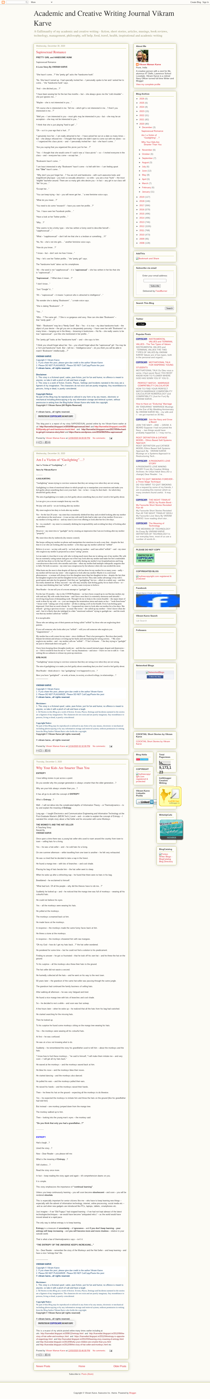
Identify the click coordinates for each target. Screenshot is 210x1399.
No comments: (99, 438)
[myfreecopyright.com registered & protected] (155, 578)
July (144, 166)
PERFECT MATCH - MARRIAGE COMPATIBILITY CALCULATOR (153, 384)
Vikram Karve (141, 593)
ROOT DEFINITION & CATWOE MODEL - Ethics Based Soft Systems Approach (154, 440)
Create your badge (155, 593)
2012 (142, 226)
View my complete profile (148, 84)
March (145, 183)
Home (82, 1366)
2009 (142, 239)
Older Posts (119, 1366)
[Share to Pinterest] (49, 442)
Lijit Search (141, 620)
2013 (142, 222)
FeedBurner (161, 291)
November (147, 150)
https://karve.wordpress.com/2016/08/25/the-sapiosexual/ (96, 432)
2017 (142, 205)
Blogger (132, 1393)
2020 (142, 124)
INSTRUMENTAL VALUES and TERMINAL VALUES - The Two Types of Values (154, 341)
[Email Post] (110, 438)
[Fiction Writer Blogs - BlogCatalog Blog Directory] (166, 861)
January (146, 191)
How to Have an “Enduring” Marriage (154, 404)
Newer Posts (43, 1366)
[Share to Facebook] (46, 442)
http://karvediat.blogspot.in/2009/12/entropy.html (62, 1333)
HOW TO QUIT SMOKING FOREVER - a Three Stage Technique (155, 480)
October (146, 154)
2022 (142, 115)
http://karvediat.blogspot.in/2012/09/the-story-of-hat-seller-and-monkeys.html (74, 1344)
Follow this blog (155, 677)
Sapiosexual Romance (51, 52)
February (147, 187)
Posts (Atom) (87, 1374)
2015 (142, 213)
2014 (142, 218)
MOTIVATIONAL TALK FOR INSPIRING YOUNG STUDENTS (154, 365)
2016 (142, 209)
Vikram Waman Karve (150, 64)
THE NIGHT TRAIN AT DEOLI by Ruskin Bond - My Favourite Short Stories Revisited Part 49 (154, 504)
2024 (142, 107)
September (147, 158)
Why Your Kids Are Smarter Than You (62, 767)
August (145, 162)
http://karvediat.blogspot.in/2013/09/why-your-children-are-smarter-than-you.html (75, 1342)
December (147, 127)
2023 (142, 111)
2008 (142, 243)
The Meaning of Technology (156, 524)
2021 (142, 119)
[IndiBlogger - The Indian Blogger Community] (170, 805)
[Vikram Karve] (158, 606)
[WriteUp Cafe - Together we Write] (171, 839)
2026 (142, 98)
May (144, 175)
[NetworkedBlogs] (155, 672)
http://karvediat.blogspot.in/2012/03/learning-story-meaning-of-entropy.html (91, 1339)
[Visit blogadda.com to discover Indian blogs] (142, 760)
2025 (142, 103)
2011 (142, 230)
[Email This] (37, 442)
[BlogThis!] (40, 442)
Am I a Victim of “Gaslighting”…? (60, 459)
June (144, 170)
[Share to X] (43, 442)
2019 (142, 197)
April (144, 179)
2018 (142, 201)
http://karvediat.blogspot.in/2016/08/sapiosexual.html (65, 426)
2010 (142, 234)
